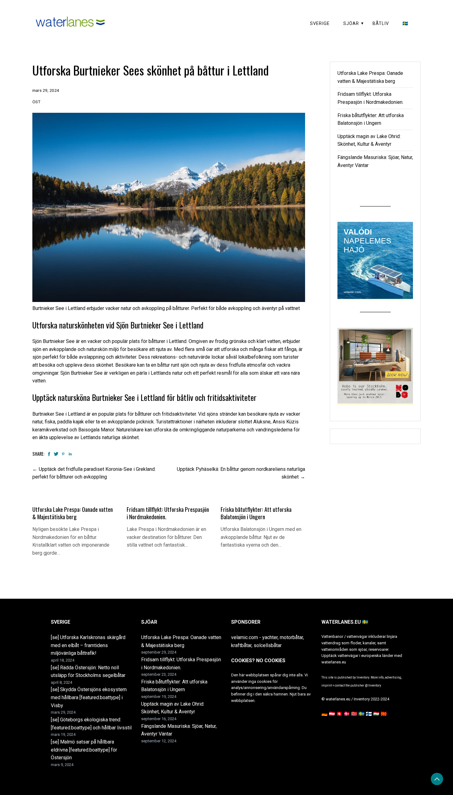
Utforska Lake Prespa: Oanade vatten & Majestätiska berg (72, 513)
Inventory (374, 685)
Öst (36, 101)
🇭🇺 (376, 714)
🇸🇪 (405, 23)
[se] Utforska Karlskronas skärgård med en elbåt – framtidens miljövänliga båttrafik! (88, 645)
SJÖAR (351, 23)
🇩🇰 (347, 714)
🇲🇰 (384, 714)
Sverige (320, 23)
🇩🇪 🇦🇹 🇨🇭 (331, 714)
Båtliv (381, 23)
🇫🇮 (369, 714)
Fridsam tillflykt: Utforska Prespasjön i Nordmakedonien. (168, 513)
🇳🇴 (354, 714)
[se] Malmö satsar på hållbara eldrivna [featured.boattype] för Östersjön (84, 749)
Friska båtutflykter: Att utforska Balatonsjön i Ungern (256, 513)
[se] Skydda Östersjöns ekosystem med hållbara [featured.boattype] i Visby (89, 697)
